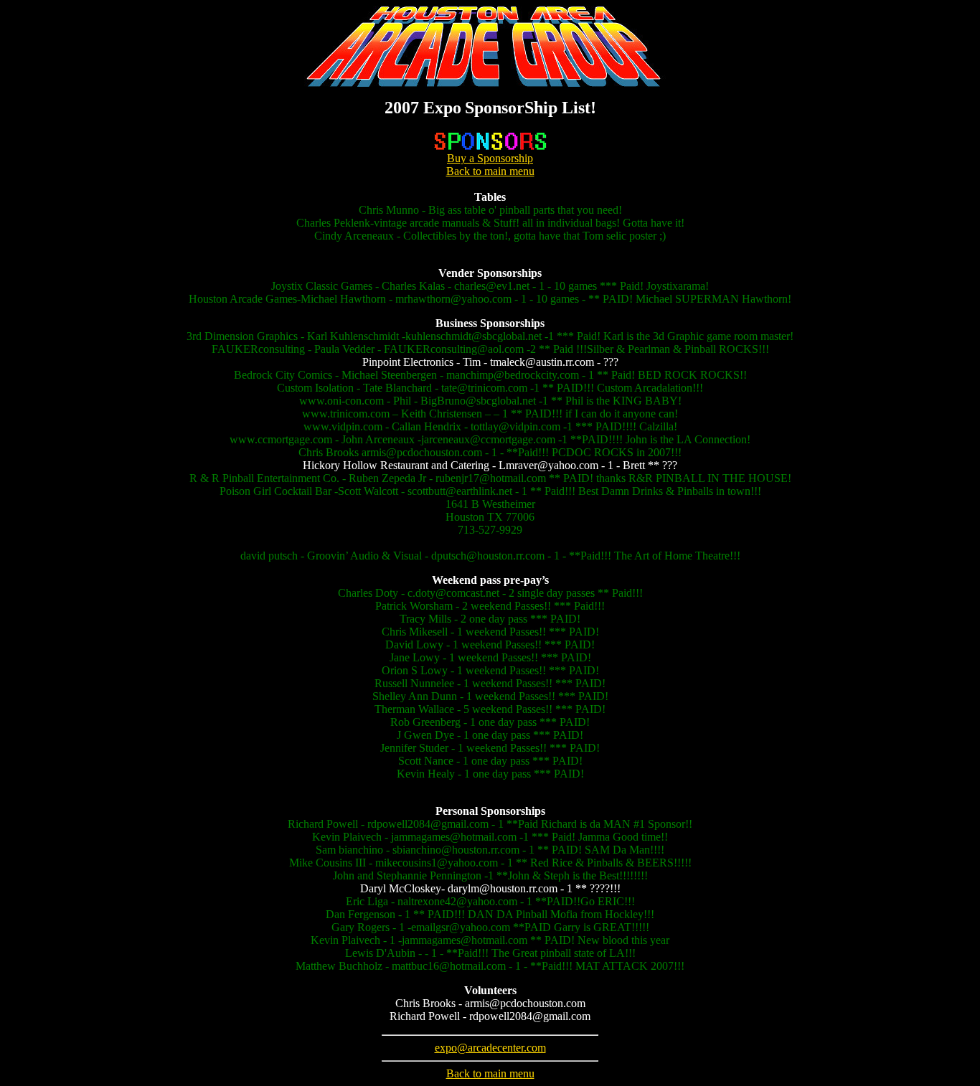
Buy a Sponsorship (490, 158)
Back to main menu (490, 171)
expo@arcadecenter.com (490, 1048)
